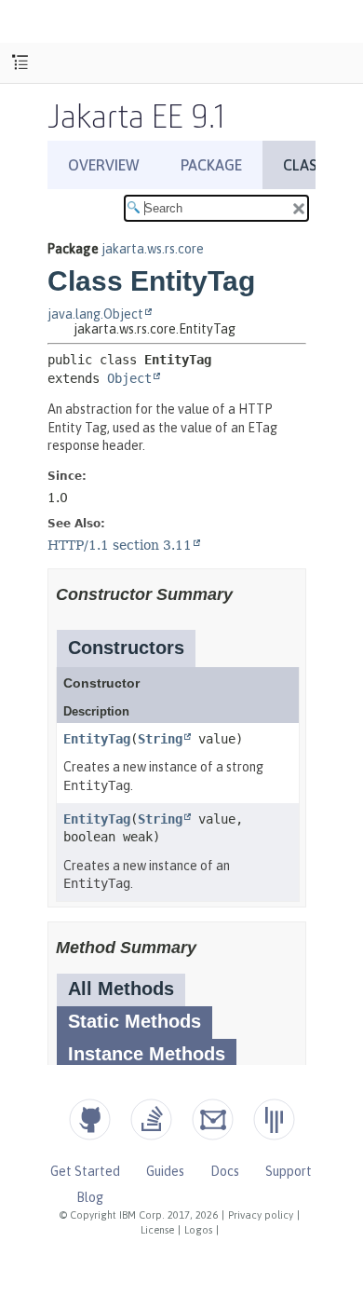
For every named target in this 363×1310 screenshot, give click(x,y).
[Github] (90, 1119)
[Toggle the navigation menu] (20, 63)
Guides (165, 1171)
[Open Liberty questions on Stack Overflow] (151, 1119)
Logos (198, 1229)
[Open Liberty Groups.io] (213, 1119)
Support (288, 1171)
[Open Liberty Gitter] (274, 1119)
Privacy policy (260, 1215)
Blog (89, 1197)
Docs (224, 1171)
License (157, 1229)
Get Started (85, 1171)
